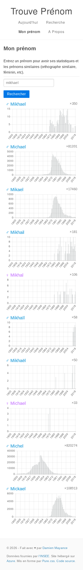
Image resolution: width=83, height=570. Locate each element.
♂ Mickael (15, 488)
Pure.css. (49, 561)
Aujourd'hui (28, 22)
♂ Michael (16, 146)
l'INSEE (44, 556)
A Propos (56, 31)
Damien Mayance (55, 548)
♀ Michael (16, 403)
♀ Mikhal (14, 275)
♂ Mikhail (15, 232)
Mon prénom (29, 31)
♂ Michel (14, 446)
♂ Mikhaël (16, 360)
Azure (11, 561)
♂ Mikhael (16, 104)
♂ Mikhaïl (15, 317)
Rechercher (16, 94)
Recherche (55, 22)
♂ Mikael (14, 189)
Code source (65, 561)
